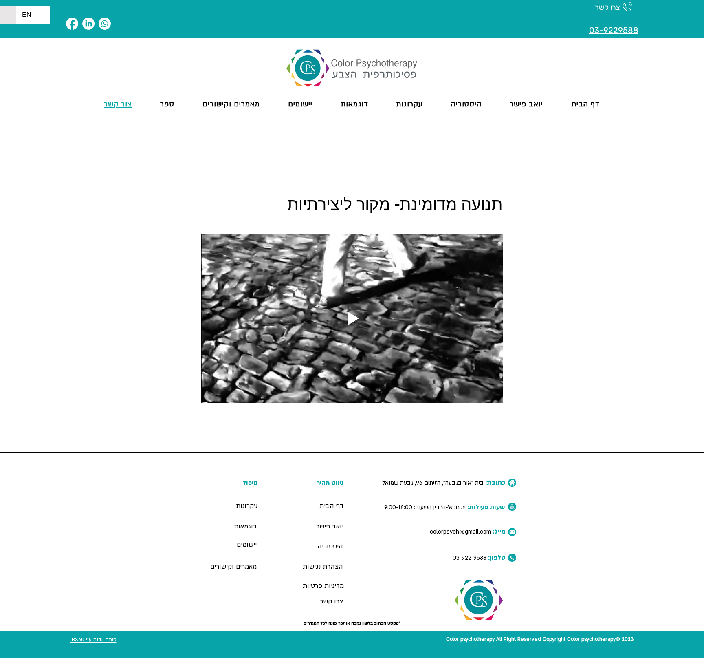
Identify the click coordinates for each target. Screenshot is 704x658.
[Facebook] (72, 24)
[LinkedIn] (88, 24)
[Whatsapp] (105, 24)
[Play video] (352, 318)
